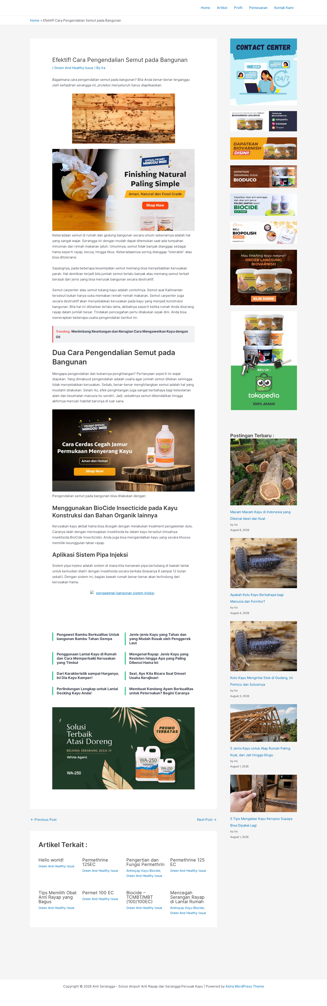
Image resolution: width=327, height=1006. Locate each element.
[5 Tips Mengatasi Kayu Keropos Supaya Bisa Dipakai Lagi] (263, 793)
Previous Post (43, 819)
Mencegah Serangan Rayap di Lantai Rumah (187, 897)
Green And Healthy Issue (73, 68)
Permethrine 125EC (95, 862)
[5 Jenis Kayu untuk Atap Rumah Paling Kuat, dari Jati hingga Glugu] (263, 723)
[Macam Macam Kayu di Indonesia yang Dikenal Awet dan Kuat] (263, 472)
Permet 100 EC (98, 892)
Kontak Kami (284, 8)
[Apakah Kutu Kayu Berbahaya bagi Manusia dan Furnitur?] (263, 563)
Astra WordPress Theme (245, 986)
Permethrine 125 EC (187, 862)
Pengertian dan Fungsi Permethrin (145, 862)
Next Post (206, 819)
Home (205, 8)
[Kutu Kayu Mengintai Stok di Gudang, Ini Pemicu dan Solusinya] (263, 646)
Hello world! (51, 860)
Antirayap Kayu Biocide (143, 870)
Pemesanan (258, 8)
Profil (238, 8)
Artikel (222, 8)
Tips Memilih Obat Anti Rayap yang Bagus (57, 897)
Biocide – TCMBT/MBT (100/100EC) (139, 897)
